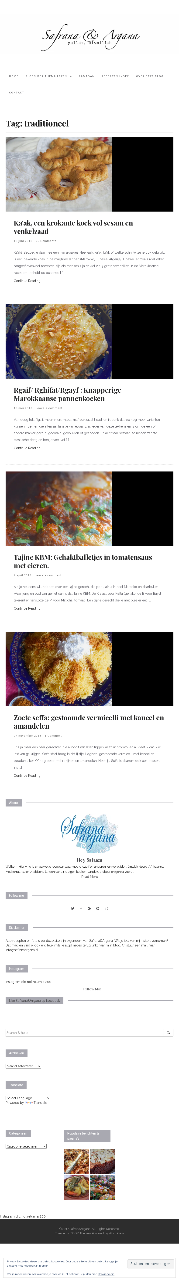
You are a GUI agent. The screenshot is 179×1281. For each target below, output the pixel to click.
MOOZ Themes (80, 1233)
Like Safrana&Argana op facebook (34, 1000)
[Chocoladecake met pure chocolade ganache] (102, 1161)
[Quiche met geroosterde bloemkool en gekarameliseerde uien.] (76, 1161)
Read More (89, 877)
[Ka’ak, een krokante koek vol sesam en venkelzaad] (59, 174)
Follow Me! (92, 989)
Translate (40, 1103)
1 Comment (53, 735)
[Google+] (89, 908)
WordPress (116, 1233)
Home (13, 76)
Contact (16, 92)
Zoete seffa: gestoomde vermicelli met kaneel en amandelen (89, 721)
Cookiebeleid (106, 1274)
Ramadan (87, 76)
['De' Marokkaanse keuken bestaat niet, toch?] (76, 1187)
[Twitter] (73, 908)
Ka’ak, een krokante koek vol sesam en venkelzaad (73, 227)
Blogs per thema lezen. (47, 76)
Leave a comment (49, 408)
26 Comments (46, 241)
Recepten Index (115, 76)
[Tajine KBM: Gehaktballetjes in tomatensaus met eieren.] (59, 508)
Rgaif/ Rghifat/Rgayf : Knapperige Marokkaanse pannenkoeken (67, 394)
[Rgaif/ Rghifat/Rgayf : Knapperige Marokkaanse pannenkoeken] (59, 341)
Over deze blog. (150, 76)
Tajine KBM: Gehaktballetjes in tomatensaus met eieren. (83, 561)
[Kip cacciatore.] (102, 1187)
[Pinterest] (97, 908)
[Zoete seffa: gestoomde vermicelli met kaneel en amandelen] (59, 668)
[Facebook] (81, 908)
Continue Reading (27, 281)
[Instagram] (106, 908)
